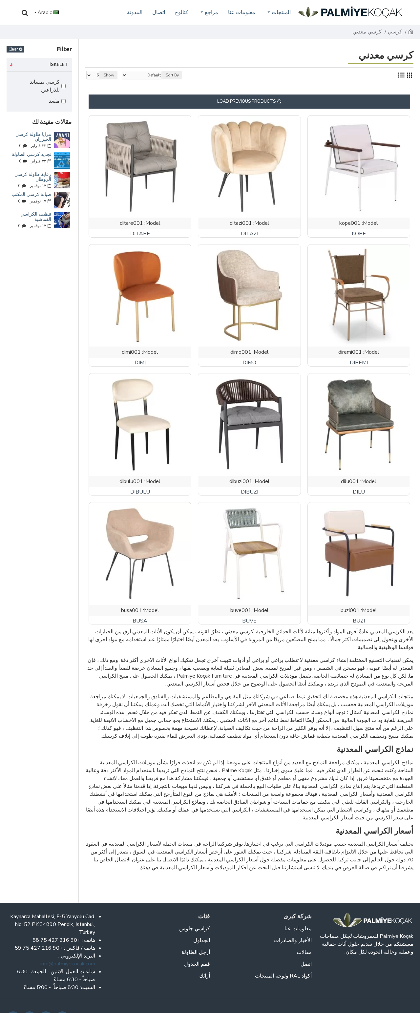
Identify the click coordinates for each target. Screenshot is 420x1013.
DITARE (140, 233)
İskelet (59, 65)
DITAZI (249, 233)
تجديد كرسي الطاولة (31, 154)
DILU (359, 492)
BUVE (249, 621)
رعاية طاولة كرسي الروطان (32, 177)
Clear (13, 49)
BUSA (140, 621)
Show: (108, 75)
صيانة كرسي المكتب (31, 194)
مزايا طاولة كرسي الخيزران (33, 137)
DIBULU (140, 492)
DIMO (249, 362)
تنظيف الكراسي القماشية (35, 217)
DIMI (140, 362)
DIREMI (359, 362)
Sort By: (172, 75)
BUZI (359, 621)
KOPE (359, 233)
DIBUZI (249, 492)
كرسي (395, 31)
